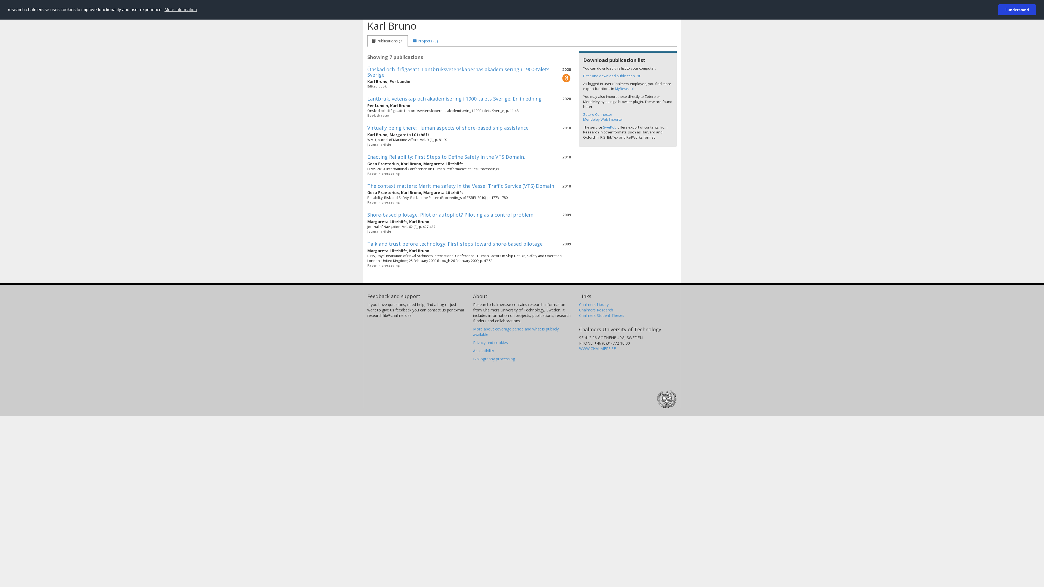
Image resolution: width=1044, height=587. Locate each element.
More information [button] (180, 9)
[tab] (387, 41)
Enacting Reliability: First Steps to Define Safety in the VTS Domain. (446, 157)
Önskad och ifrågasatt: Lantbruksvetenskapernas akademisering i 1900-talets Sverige (458, 72)
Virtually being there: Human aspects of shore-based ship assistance (448, 127)
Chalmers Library (594, 304)
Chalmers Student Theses (601, 315)
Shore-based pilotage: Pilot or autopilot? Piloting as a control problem (450, 214)
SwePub (610, 127)
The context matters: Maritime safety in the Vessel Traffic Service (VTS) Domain (460, 186)
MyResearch (625, 88)
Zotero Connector (597, 114)
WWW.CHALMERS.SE (597, 348)
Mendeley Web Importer (603, 119)
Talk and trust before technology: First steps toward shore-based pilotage (455, 244)
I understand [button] (1017, 10)
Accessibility (483, 350)
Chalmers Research (596, 310)
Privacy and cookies (490, 342)
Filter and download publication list (611, 75)
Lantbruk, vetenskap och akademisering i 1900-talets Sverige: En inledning (454, 98)
